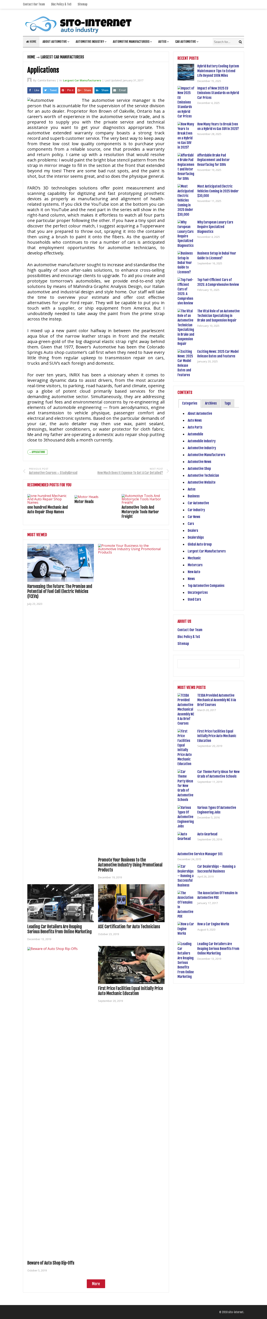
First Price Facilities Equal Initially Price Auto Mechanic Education (130, 991)
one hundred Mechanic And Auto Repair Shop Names (47, 509)
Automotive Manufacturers (131, 42)
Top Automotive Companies (206, 586)
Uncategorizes (198, 592)
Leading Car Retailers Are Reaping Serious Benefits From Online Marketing (59, 929)
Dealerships (196, 537)
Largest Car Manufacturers (62, 57)
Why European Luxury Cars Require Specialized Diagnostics (215, 227)
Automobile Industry (201, 441)
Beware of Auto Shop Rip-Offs (50, 1263)
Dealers (193, 530)
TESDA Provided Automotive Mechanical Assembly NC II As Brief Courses (216, 700)
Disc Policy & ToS (61, 4)
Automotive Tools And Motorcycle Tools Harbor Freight (140, 511)
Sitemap (82, 4)
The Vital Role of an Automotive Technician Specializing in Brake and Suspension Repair (218, 316)
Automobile (195, 434)
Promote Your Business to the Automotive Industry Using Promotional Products (130, 865)
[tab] (190, 403)
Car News (194, 517)
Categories (189, 403)
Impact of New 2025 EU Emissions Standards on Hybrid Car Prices (218, 93)
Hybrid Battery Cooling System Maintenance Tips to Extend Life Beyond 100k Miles (218, 71)
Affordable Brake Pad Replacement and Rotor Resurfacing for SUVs (213, 160)
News (191, 579)
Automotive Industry (90, 42)
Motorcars (195, 565)
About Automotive (55, 42)
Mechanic (194, 558)
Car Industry (196, 510)
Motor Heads (84, 501)
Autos (162, 42)
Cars (191, 524)
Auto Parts (195, 427)
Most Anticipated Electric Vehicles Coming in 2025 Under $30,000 (218, 191)
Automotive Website (201, 482)
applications (38, 452)
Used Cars (194, 599)
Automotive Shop (199, 469)
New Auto (194, 572)
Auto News (195, 420)
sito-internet (235, 1312)
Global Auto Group (200, 544)
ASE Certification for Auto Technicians (129, 926)
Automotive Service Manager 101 (200, 854)
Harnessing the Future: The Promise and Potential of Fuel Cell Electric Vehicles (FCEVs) (59, 591)
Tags (227, 403)
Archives (211, 403)
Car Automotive (185, 42)
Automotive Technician (203, 475)
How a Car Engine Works (213, 924)
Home (32, 42)
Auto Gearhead (207, 834)
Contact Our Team (34, 4)
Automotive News (199, 462)
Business (194, 496)
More (96, 1283)
